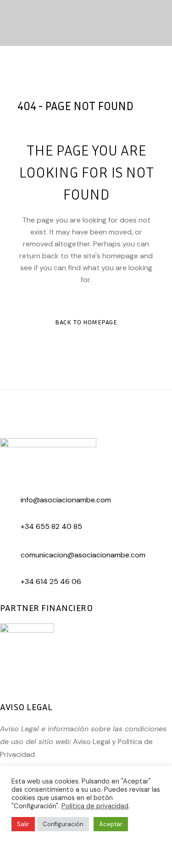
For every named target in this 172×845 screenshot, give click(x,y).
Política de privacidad (94, 806)
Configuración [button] (63, 824)
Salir (23, 824)
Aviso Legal (91, 741)
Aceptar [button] (110, 824)
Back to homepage (86, 322)
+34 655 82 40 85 (51, 526)
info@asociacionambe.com (66, 500)
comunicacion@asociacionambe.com (83, 555)
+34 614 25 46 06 (51, 581)
